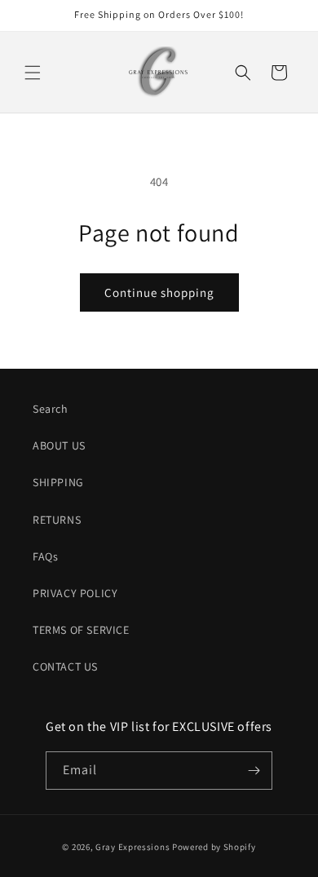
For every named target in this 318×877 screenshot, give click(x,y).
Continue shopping (159, 292)
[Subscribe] (254, 770)
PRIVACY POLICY (75, 593)
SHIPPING (58, 482)
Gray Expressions (132, 847)
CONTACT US (65, 666)
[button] (33, 73)
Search (50, 408)
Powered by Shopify (214, 847)
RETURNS (57, 519)
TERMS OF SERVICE (81, 629)
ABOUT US (59, 445)
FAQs (45, 556)
